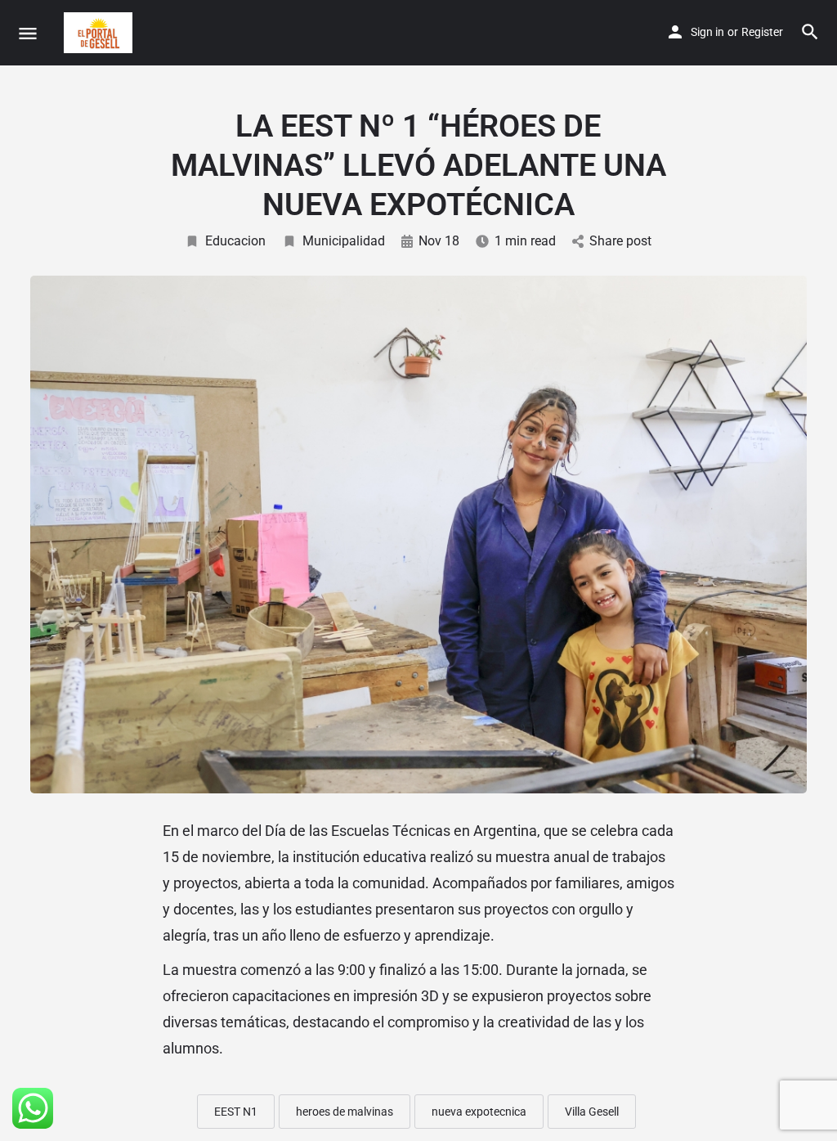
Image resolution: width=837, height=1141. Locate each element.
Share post (620, 241)
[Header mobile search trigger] (810, 32)
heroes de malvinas (344, 1111)
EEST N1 (235, 1111)
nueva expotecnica (479, 1111)
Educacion (235, 241)
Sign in (707, 31)
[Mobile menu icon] (27, 33)
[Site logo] (100, 32)
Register (762, 31)
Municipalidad (343, 241)
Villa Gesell (592, 1111)
